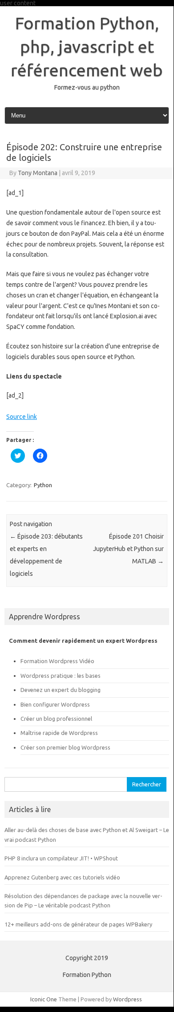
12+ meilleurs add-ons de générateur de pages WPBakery (78, 924)
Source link (21, 416)
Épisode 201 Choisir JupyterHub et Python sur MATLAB (128, 549)
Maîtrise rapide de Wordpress (59, 733)
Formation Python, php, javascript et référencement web (87, 46)
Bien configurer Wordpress (55, 704)
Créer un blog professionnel (56, 718)
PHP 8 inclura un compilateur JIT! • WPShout (61, 858)
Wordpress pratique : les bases (60, 675)
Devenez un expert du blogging (60, 690)
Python (43, 485)
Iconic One (43, 999)
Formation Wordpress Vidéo (57, 661)
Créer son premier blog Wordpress (65, 747)
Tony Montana (37, 172)
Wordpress (127, 999)
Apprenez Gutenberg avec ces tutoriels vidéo (62, 877)
